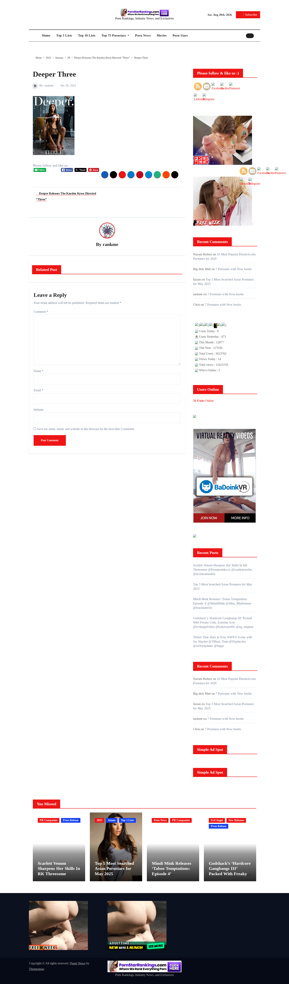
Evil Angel (217, 820)
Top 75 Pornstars (114, 35)
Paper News (77, 963)
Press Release (70, 820)
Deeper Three (54, 74)
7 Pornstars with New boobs (233, 269)
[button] (258, 35)
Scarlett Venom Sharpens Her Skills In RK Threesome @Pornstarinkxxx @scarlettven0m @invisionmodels (222, 570)
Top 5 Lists (64, 35)
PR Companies (48, 820)
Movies (162, 35)
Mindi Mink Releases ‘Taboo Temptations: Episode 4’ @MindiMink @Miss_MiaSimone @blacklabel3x (222, 603)
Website (38, 409)
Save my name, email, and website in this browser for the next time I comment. (86, 429)
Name (38, 371)
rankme (49, 85)
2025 (99, 820)
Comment (41, 311)
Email (38, 390)
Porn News (143, 35)
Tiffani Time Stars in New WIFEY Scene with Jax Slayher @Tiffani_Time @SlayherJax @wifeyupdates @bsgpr (222, 641)
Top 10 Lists (87, 35)
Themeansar (36, 969)
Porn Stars (180, 35)
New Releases (236, 820)
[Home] (34, 35)
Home (46, 35)
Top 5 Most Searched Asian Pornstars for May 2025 (114, 868)
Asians (111, 820)
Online (203, 400)
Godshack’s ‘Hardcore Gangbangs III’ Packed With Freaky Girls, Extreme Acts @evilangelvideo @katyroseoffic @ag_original (223, 622)
